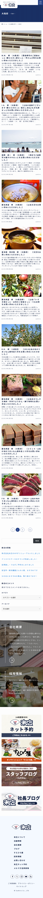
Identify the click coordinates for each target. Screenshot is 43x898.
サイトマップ (21, 886)
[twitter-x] (17, 876)
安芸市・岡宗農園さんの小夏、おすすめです (20, 570)
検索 (37, 541)
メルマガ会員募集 (21, 868)
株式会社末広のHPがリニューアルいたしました (21, 553)
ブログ (17, 848)
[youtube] (26, 876)
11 (30, 530)
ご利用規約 (12, 883)
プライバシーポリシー (26, 883)
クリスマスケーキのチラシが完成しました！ (20, 559)
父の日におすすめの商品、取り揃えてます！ (19, 576)
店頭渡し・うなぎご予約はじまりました (18, 565)
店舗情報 (18, 841)
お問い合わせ (19, 860)
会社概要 (18, 845)
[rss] (31, 876)
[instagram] (21, 876)
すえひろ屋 (18, 852)
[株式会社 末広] (9, 4)
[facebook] (12, 876)
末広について (19, 837)
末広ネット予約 (20, 864)
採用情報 (18, 856)
